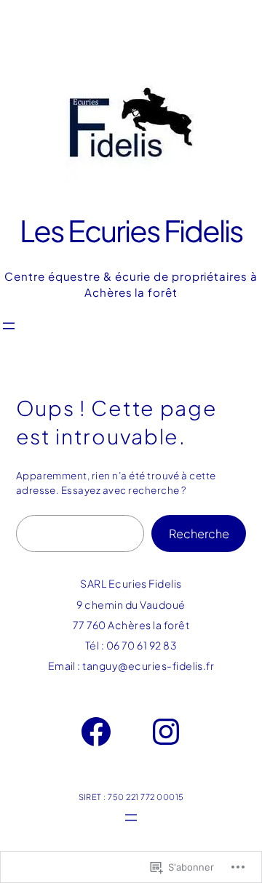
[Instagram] (166, 732)
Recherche (199, 533)
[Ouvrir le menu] (8, 326)
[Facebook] (96, 732)
